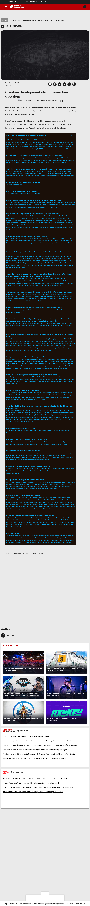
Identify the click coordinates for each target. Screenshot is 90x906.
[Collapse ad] (45, 893)
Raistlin (10, 635)
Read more (80, 904)
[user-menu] (84, 6)
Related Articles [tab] (10, 645)
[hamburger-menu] (6, 6)
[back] (2, 26)
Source (73, 135)
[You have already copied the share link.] (74, 84)
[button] (50, 84)
